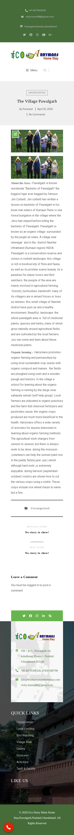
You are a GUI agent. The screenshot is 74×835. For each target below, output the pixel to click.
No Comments (37, 114)
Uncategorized (37, 92)
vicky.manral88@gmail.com (37, 685)
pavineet (28, 109)
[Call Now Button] (8, 827)
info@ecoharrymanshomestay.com (40, 679)
